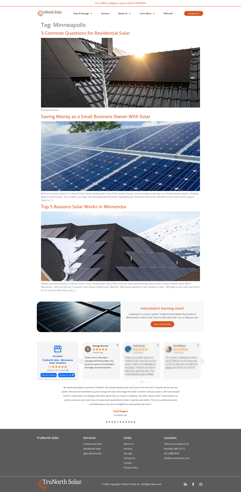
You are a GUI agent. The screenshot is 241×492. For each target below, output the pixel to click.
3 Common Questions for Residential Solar (85, 33)
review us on (65, 375)
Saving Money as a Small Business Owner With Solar (95, 116)
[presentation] (106, 422)
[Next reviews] (201, 360)
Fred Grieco (139, 345)
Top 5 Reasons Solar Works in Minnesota (83, 207)
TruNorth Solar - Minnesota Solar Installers (57, 361)
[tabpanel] (120, 401)
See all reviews (49, 375)
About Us (122, 13)
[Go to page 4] (143, 381)
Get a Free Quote (162, 324)
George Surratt (100, 345)
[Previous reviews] (81, 360)
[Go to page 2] (139, 381)
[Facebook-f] (193, 484)
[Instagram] (200, 484)
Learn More (145, 13)
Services (105, 13)
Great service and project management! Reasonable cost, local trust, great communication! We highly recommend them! (99, 362)
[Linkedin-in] (185, 484)
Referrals (168, 13)
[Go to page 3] (141, 382)
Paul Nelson (179, 345)
